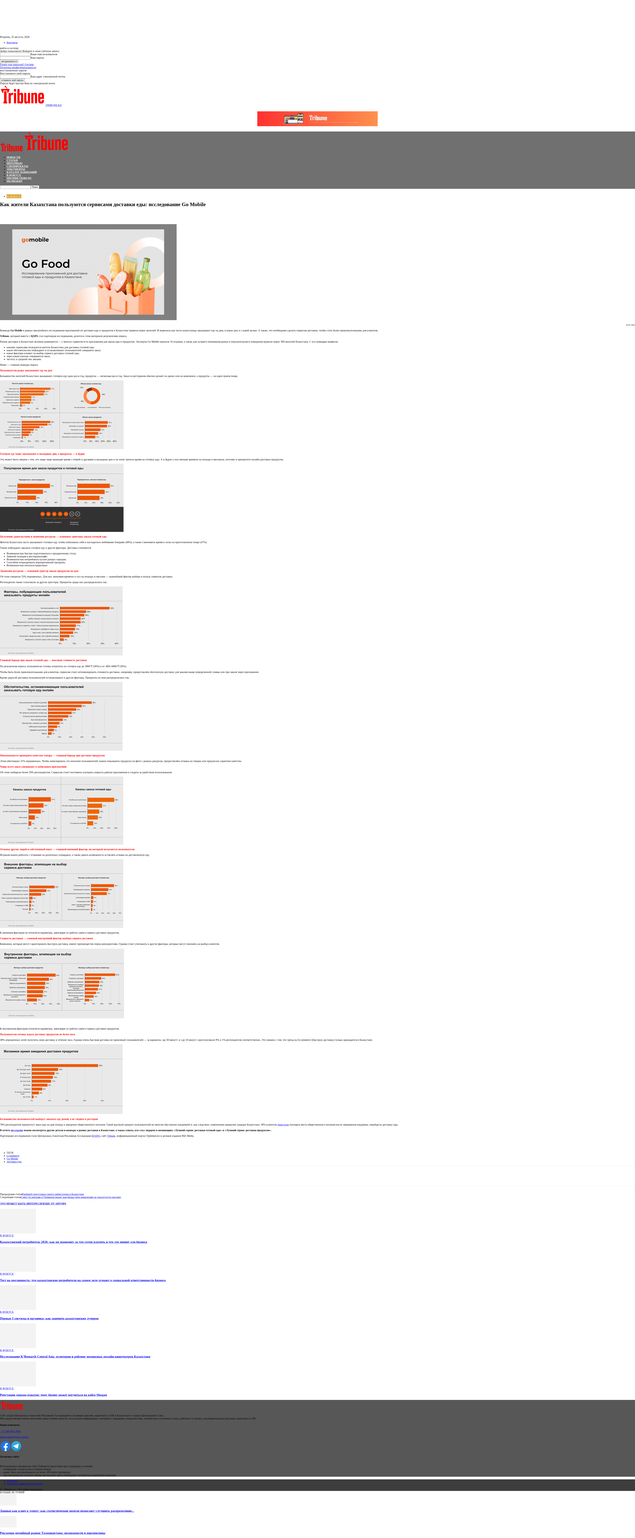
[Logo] (12, 151)
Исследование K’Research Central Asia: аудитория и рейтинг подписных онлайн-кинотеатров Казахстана (75, 1356)
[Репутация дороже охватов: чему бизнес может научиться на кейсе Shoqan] (18, 1385)
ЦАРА (95, 1135)
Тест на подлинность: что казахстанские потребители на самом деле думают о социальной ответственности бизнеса (83, 1280)
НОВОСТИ (13, 157)
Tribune (111, 1135)
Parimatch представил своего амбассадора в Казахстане (53, 1194)
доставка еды (14, 1161)
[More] (41, 214)
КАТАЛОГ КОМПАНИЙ (22, 172)
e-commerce (13, 1155)
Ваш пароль (37, 57)
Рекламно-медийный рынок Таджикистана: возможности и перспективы (52, 1533)
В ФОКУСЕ (14, 175)
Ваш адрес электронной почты (48, 76)
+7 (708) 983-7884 (10, 1431)
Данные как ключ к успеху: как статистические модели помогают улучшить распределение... (67, 1511)
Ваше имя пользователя (44, 54)
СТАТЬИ (12, 160)
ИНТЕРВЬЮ (14, 163)
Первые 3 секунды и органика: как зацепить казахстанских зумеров (49, 1318)
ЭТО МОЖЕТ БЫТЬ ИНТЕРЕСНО (21, 1203)
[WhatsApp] (17, 214)
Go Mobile (12, 1158)
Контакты (12, 42)
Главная (4, 190)
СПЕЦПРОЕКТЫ (17, 166)
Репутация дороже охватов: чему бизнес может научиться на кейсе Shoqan (53, 1395)
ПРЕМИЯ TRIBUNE (19, 178)
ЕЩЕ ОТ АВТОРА (54, 1203)
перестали (283, 1124)
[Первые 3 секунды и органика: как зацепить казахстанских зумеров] (18, 1309)
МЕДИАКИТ (14, 181)
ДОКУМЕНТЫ (16, 169)
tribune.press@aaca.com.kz (14, 1437)
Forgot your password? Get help (17, 64)
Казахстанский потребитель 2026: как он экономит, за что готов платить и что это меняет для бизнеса (73, 1242)
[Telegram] (29, 214)
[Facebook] (5, 214)
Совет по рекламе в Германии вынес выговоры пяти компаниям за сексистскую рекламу (71, 1197)
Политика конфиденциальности (18, 67)
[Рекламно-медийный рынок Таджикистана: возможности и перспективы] (8, 1526)
